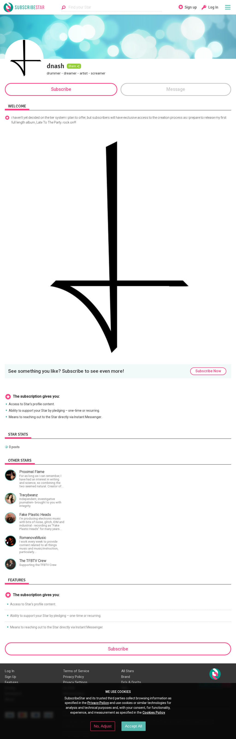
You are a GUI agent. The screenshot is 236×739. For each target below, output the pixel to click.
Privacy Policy (73, 677)
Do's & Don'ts (131, 682)
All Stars (127, 671)
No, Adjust (103, 726)
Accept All (133, 726)
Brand (125, 677)
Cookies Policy (153, 712)
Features (11, 682)
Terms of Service (76, 671)
